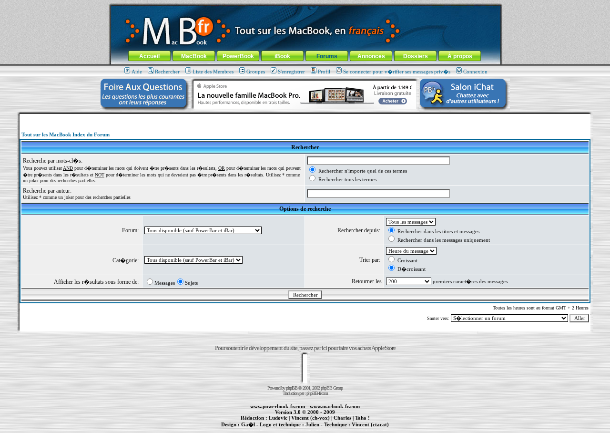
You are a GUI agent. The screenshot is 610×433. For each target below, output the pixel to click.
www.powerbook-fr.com (277, 406)
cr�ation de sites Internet (366, 429)
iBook (282, 56)
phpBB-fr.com (317, 393)
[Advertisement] (305, 117)
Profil (324, 71)
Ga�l (248, 424)
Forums (326, 56)
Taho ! (362, 418)
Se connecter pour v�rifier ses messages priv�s (396, 71)
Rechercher (167, 71)
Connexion (475, 71)
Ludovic (278, 418)
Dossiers (415, 56)
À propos (459, 56)
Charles (342, 418)
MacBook (194, 56)
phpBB (291, 388)
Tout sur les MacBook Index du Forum (65, 134)
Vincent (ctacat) (370, 424)
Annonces (371, 56)
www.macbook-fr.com (335, 406)
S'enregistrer (291, 71)
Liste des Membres (213, 71)
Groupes (255, 71)
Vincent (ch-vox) (310, 418)
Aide (137, 71)
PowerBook (238, 56)
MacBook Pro (271, 429)
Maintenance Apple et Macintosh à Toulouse (320, 429)
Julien (312, 424)
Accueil (149, 56)
